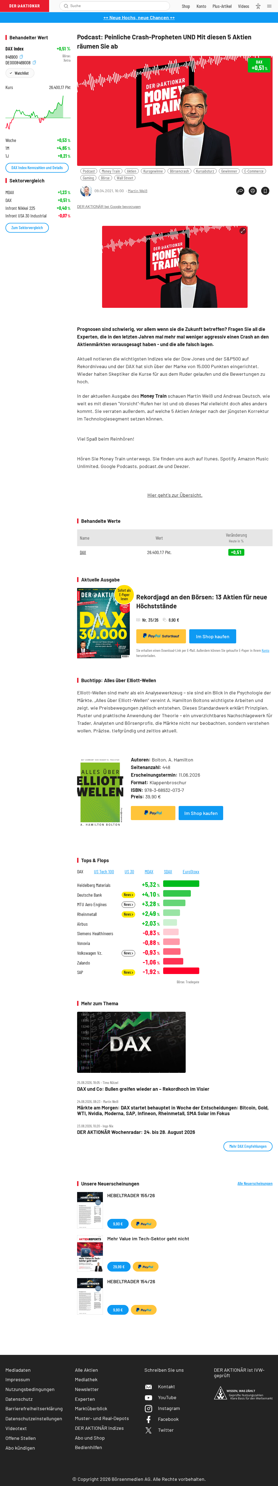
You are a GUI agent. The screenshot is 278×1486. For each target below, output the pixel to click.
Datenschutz (19, 1399)
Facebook (168, 1419)
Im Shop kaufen (212, 636)
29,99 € (119, 1266)
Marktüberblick (91, 1408)
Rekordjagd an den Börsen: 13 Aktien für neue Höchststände (201, 601)
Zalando (83, 963)
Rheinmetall (87, 914)
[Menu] (271, 6)
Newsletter (87, 1389)
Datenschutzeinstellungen (33, 1418)
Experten (85, 1399)
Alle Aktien (86, 1370)
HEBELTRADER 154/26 (131, 1281)
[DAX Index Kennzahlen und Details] (38, 112)
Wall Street (125, 177)
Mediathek (86, 1379)
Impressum (17, 1379)
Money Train (111, 170)
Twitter (166, 1430)
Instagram (169, 1408)
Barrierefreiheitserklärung (34, 1408)
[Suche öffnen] (66, 6)
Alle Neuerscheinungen (255, 1183)
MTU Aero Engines (92, 904)
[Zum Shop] (186, 6)
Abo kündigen (20, 1448)
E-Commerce (254, 170)
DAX (83, 552)
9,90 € (118, 1223)
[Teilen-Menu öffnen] (240, 191)
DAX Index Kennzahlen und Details (37, 167)
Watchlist (22, 72)
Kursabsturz (205, 170)
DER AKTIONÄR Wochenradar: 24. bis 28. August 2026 (136, 1132)
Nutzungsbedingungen (30, 1389)
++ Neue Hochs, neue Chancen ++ (139, 17)
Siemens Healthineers (95, 933)
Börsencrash (179, 170)
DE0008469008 (18, 61)
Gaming (88, 177)
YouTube (167, 1397)
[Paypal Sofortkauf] (153, 813)
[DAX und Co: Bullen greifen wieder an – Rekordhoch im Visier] (175, 1042)
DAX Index (14, 49)
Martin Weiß (137, 190)
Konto (265, 650)
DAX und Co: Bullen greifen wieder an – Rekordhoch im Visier (143, 1089)
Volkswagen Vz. (89, 953)
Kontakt (166, 1386)
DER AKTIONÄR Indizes (99, 1428)
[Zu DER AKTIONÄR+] (222, 6)
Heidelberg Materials (93, 885)
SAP (80, 972)
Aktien (131, 170)
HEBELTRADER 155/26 (131, 1195)
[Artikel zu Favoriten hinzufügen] (265, 191)
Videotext (16, 1428)
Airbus (82, 924)
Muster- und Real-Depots (102, 1418)
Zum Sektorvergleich (27, 227)
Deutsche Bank (89, 895)
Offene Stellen (20, 1438)
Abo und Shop (90, 1438)
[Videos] (243, 6)
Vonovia (83, 943)
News (128, 894)
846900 (12, 56)
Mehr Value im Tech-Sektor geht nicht (148, 1238)
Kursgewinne (153, 170)
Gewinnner (229, 170)
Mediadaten (18, 1370)
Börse (105, 177)
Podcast (89, 170)
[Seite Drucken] (253, 191)
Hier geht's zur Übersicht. (175, 495)
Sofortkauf (170, 636)
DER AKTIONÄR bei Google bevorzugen (109, 207)
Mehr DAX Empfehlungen (248, 1146)
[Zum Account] (201, 6)
